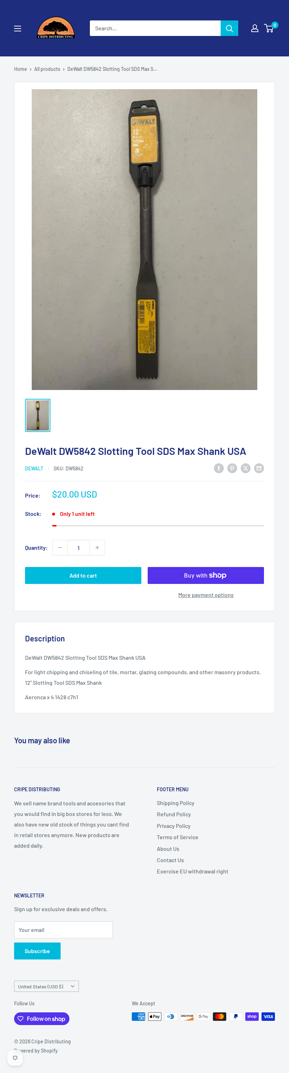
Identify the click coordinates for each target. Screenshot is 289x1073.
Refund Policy (174, 814)
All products (47, 69)
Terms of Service (177, 837)
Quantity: (36, 547)
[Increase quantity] (97, 547)
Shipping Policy (176, 802)
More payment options (206, 594)
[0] (269, 28)
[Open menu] (17, 28)
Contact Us (170, 859)
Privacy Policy (174, 825)
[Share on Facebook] (219, 467)
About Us (168, 848)
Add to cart (83, 575)
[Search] (229, 28)
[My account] (254, 28)
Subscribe (37, 950)
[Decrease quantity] (60, 547)
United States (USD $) (40, 986)
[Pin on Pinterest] (232, 467)
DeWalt (34, 468)
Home (20, 69)
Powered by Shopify (36, 1051)
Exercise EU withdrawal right (192, 871)
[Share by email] (259, 467)
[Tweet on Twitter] (246, 467)
